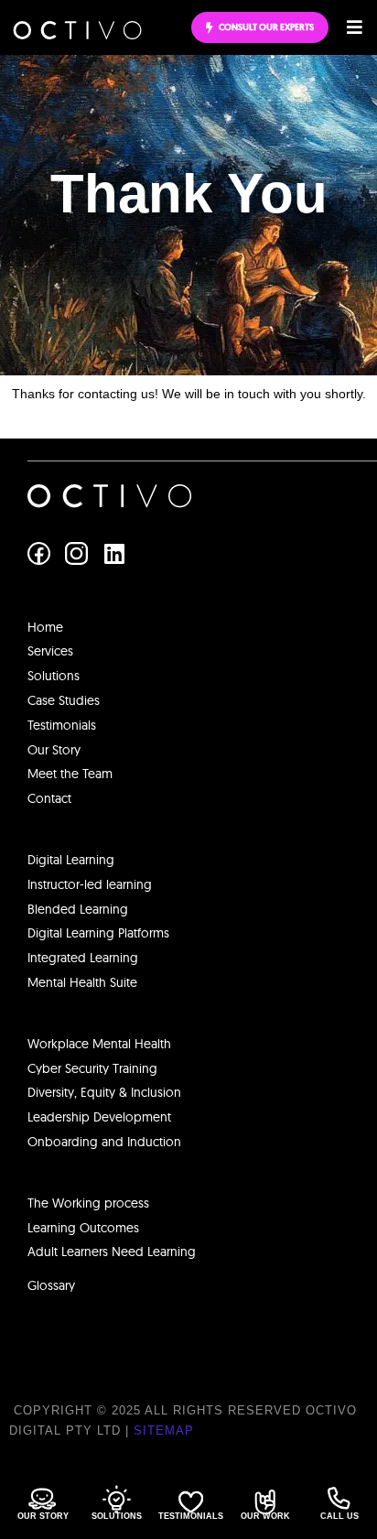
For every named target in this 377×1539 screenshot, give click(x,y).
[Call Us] (339, 1498)
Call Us (339, 1516)
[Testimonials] (190, 1502)
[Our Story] (42, 1498)
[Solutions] (116, 1499)
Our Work (265, 1516)
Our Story (43, 1516)
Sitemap (164, 1430)
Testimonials (190, 1516)
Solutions (117, 1516)
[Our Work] (265, 1502)
